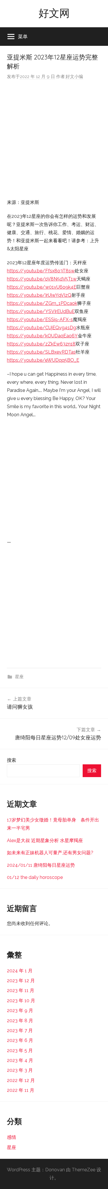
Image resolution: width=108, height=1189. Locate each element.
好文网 (54, 12)
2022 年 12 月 (21, 1080)
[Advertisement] (54, 139)
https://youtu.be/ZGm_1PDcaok (42, 303)
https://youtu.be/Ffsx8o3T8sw (41, 271)
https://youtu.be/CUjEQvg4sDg (41, 327)
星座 (19, 676)
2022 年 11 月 (20, 1090)
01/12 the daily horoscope (35, 877)
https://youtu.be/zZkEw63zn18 (41, 344)
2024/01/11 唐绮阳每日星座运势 (41, 865)
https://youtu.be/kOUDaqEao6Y (42, 336)
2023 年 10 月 (21, 1000)
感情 (11, 1137)
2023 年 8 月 (20, 1020)
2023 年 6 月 (20, 1040)
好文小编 (74, 76)
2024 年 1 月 (20, 970)
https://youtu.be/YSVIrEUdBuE (41, 311)
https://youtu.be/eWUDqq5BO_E (43, 360)
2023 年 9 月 (20, 1010)
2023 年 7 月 (20, 1030)
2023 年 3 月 (20, 1070)
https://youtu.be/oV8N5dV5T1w (42, 279)
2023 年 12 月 (21, 980)
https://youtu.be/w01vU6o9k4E (41, 287)
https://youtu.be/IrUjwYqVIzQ (39, 295)
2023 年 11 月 (20, 990)
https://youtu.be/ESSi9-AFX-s (40, 319)
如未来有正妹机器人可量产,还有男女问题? (50, 852)
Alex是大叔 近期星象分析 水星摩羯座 (45, 840)
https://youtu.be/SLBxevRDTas (41, 352)
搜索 (11, 760)
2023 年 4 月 (20, 1060)
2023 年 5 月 (20, 1050)
